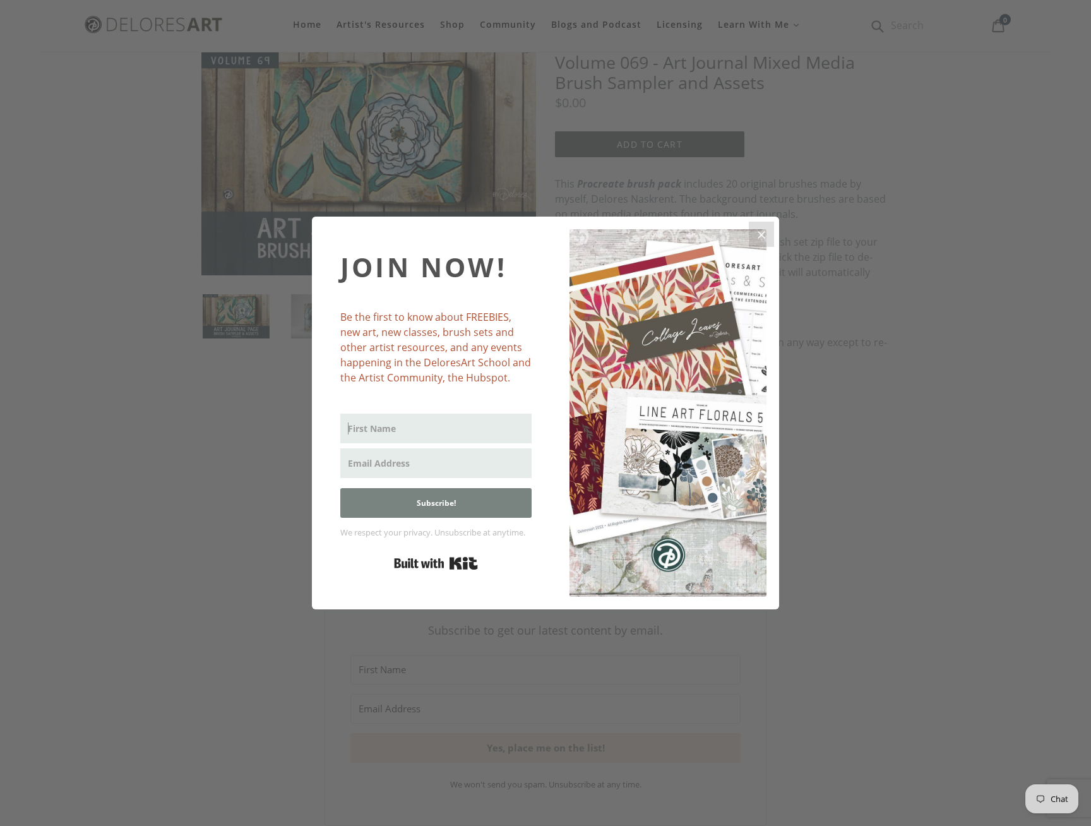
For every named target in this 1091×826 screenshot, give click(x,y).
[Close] (761, 234)
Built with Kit (436, 563)
